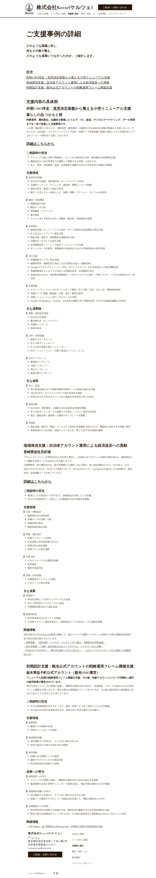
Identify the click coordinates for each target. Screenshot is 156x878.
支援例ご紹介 (78, 846)
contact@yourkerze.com (39, 848)
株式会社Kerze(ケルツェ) (45, 833)
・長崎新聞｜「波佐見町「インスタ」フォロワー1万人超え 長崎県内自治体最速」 (65, 642)
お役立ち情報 (78, 834)
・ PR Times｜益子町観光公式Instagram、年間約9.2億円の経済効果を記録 (64, 826)
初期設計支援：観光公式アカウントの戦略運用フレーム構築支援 (69, 87)
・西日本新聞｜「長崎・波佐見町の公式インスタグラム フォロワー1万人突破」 (63, 646)
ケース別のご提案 (80, 840)
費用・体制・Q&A (80, 851)
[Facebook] (54, 873)
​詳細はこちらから (40, 144)
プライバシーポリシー (82, 863)
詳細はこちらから (38, 481)
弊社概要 (76, 857)
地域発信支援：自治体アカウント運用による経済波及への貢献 (67, 82)
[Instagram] (57, 873)
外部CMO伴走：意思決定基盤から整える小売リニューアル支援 (68, 77)
